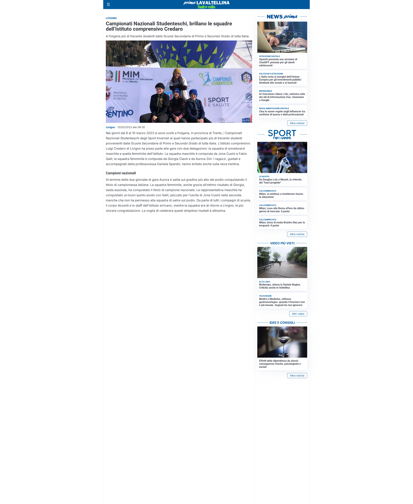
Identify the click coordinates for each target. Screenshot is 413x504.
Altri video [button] (298, 313)
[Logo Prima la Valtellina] (206, 4)
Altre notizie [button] (297, 123)
